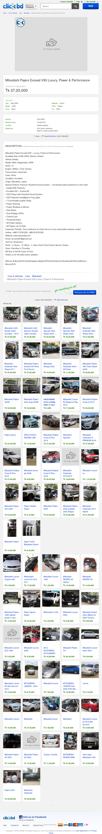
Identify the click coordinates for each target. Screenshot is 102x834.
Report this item (50, 136)
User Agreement (82, 831)
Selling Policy (38, 825)
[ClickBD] (9, 818)
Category (30, 6)
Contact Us (15, 825)
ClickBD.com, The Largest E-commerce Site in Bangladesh (13, 6)
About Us (26, 825)
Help (5, 825)
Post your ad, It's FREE (84, 292)
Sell (90, 6)
